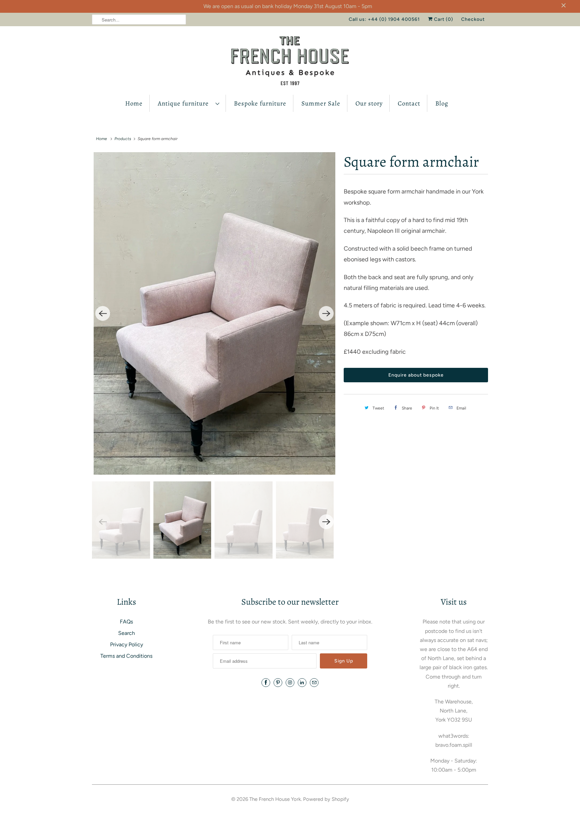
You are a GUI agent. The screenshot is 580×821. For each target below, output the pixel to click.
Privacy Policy (126, 644)
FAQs (126, 621)
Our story (369, 103)
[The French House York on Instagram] (290, 682)
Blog (441, 103)
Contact (409, 103)
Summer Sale (320, 103)
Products (122, 138)
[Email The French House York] (314, 682)
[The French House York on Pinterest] (278, 682)
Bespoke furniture (260, 103)
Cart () (443, 19)
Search (126, 633)
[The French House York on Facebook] (265, 682)
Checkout (473, 19)
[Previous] (102, 313)
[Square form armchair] (214, 313)
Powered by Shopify (326, 799)
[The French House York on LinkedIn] (302, 682)
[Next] (326, 313)
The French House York (275, 799)
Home (134, 103)
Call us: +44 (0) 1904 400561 (384, 19)
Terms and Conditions (126, 656)
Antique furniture (185, 103)
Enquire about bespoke (416, 375)
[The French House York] (290, 62)
